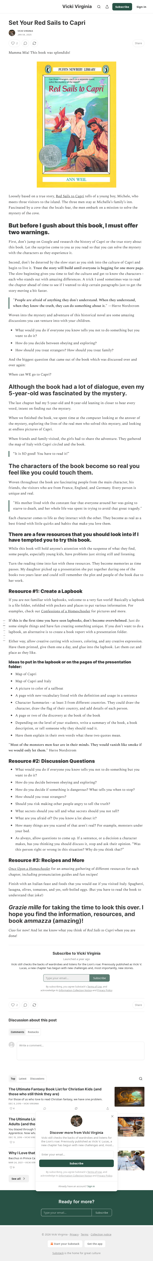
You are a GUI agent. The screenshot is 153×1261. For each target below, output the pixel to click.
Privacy (74, 1234)
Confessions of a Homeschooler (65, 611)
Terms (84, 1234)
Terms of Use (94, 1172)
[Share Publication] (107, 6)
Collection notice (101, 1234)
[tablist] (25, 1032)
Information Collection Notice (75, 1175)
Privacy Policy (104, 1175)
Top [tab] (13, 1078)
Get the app (94, 1244)
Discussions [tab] (37, 1078)
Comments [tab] (17, 1032)
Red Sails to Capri (70, 196)
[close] (112, 1116)
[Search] (99, 6)
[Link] (3, 229)
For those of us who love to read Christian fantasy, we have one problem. (55, 1099)
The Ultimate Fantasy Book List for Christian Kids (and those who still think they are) (55, 1091)
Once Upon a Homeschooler (29, 868)
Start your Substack (66, 1244)
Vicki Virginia (25, 31)
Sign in (141, 7)
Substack (58, 1253)
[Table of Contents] (4, 630)
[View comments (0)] (25, 43)
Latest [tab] (22, 1078)
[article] (76, 1098)
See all (16, 1178)
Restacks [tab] (33, 1032)
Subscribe (122, 7)
